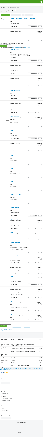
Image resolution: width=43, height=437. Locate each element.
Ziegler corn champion (14, 207)
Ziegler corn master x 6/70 (15, 287)
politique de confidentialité (16, 47)
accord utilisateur (27, 47)
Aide (2, 378)
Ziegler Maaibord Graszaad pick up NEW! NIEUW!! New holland (22, 18)
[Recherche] (41, 5)
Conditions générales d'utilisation (6, 398)
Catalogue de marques (5, 405)
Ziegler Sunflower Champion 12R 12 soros (18, 314)
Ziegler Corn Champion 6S (15, 90)
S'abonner (3, 325)
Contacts (2, 380)
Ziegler (11, 130)
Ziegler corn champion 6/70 (15, 242)
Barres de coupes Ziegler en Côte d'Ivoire (32, 368)
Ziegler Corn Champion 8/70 (15, 116)
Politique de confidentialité (5, 400)
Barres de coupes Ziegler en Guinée (19, 368)
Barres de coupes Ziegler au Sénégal (6, 368)
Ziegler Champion (13, 301)
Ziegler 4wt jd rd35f (13, 76)
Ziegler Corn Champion (14, 49)
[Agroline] (1, 7)
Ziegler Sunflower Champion (15, 255)
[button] (41, 1)
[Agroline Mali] (6, 1)
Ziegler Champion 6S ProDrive (16, 194)
